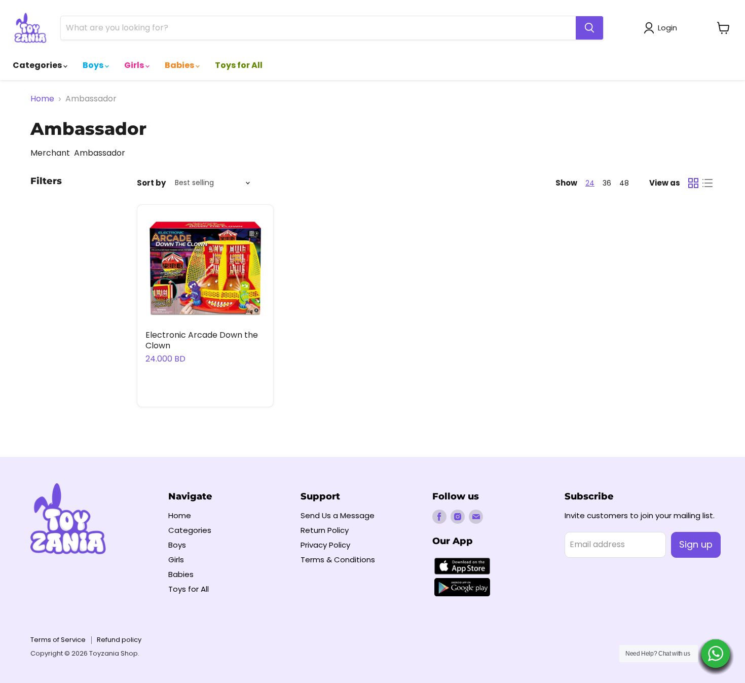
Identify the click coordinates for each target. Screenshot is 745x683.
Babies (180, 65)
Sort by (151, 182)
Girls (134, 65)
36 (607, 183)
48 (624, 183)
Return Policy (325, 530)
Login (667, 27)
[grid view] (693, 183)
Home (42, 98)
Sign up (696, 544)
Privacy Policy (325, 545)
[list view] (707, 183)
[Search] (589, 28)
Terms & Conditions (338, 559)
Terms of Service (58, 639)
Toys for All (239, 65)
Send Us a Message (338, 515)
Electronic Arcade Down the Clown (201, 340)
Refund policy (119, 639)
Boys (94, 65)
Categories (38, 65)
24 (589, 183)
